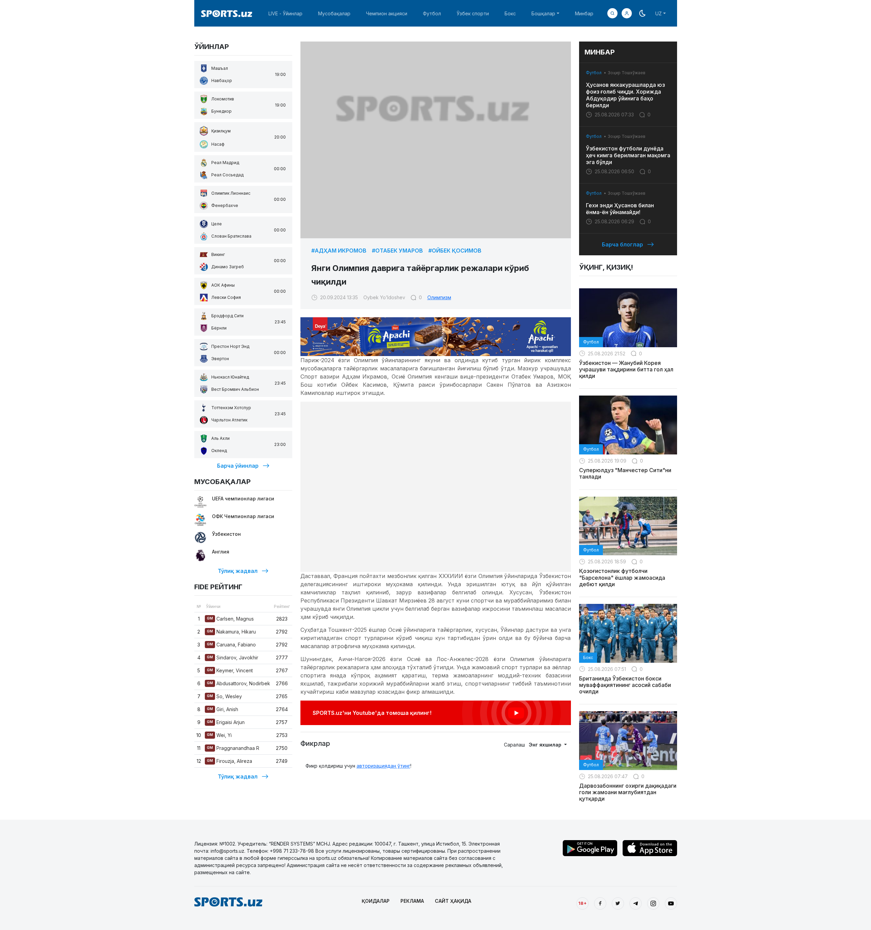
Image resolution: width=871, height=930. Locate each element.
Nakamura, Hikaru (231, 632)
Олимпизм (439, 297)
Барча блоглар (622, 244)
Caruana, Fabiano (231, 644)
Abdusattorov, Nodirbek (238, 683)
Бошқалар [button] (543, 13)
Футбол (432, 13)
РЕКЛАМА (412, 901)
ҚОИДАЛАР (376, 901)
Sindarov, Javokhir (232, 657)
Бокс (510, 13)
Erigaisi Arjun (226, 722)
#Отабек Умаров (397, 250)
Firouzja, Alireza (229, 761)
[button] (627, 13)
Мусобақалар (334, 13)
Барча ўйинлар (238, 465)
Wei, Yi (219, 735)
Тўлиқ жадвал (238, 570)
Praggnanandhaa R (233, 748)
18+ (582, 903)
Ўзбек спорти (473, 13)
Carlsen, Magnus (230, 619)
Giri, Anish (222, 709)
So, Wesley (224, 696)
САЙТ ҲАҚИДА (453, 901)
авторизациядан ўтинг (383, 766)
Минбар (584, 13)
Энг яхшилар (546, 745)
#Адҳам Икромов (338, 250)
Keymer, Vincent (230, 670)
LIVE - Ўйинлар (285, 13)
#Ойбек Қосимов (454, 250)
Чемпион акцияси (386, 13)
